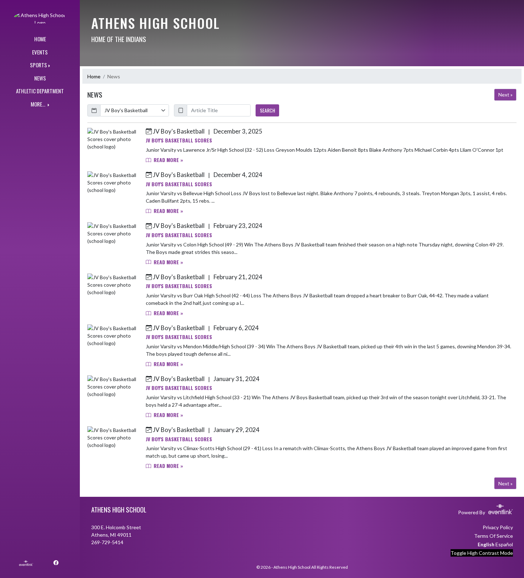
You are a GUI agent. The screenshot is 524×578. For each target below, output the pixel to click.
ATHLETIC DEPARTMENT (40, 91)
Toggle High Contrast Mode (482, 553)
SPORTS (38, 65)
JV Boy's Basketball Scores (179, 140)
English (486, 544)
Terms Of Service (493, 536)
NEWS (40, 78)
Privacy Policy (498, 527)
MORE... (38, 104)
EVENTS (40, 52)
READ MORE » (167, 159)
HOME (40, 39)
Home (94, 76)
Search (267, 110)
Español (504, 544)
